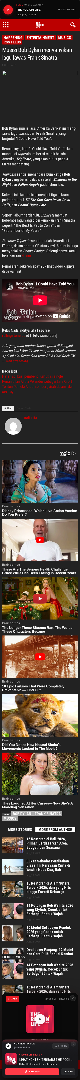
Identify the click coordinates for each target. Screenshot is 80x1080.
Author (8, 408)
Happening (13, 37)
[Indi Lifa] (13, 426)
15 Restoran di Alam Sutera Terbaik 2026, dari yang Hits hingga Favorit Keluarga (48, 887)
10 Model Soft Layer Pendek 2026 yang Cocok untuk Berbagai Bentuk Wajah (48, 931)
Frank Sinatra (48, 814)
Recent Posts (24, 408)
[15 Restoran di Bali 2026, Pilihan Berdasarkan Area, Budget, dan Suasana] (12, 845)
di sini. (27, 256)
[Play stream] (40, 1019)
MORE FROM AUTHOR (55, 829)
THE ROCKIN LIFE (67, 10)
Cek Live (68, 1071)
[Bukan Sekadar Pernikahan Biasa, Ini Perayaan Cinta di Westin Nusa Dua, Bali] (12, 867)
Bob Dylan (22, 814)
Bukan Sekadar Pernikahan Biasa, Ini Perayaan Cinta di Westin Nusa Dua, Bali (48, 865)
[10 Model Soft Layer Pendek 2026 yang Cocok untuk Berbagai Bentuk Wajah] (12, 933)
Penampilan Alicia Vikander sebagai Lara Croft (37, 381)
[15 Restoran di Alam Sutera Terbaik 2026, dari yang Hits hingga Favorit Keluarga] (12, 889)
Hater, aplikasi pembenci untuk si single (32, 376)
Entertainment (40, 37)
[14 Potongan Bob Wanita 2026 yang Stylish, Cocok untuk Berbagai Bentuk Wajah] (12, 911)
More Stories (20, 829)
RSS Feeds (12, 42)
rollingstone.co (13, 335)
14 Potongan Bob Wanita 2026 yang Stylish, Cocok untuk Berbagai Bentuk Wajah (49, 909)
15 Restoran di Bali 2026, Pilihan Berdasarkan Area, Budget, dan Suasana (47, 843)
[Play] (8, 9)
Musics (64, 37)
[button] (73, 25)
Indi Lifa (30, 418)
